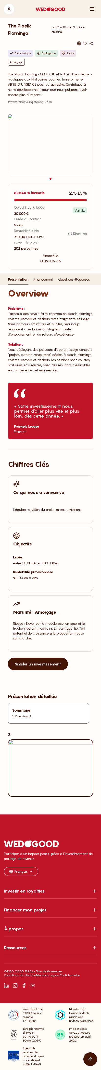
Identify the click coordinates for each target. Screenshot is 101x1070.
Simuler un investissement (38, 664)
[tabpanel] (50, 550)
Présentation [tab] (18, 279)
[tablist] (49, 280)
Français (21, 871)
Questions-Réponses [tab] (74, 279)
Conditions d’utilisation (20, 975)
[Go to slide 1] (50, 179)
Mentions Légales (48, 975)
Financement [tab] (43, 279)
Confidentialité (70, 975)
